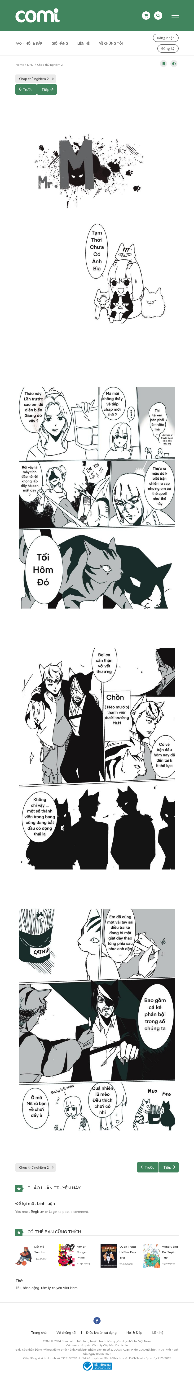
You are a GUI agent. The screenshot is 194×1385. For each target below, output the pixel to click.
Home (20, 64)
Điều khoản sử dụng (101, 1332)
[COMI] (37, 15)
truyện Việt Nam (65, 1288)
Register (37, 1211)
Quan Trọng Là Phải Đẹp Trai (127, 1252)
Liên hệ (83, 43)
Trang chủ (39, 1332)
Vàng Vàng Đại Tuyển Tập (170, 1252)
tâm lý (45, 1288)
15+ (18, 1288)
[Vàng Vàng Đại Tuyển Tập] (151, 1255)
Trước (27, 89)
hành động (31, 1288)
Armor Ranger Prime (82, 1252)
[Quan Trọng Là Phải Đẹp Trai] (109, 1255)
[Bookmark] (163, 63)
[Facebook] (97, 1320)
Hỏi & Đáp (134, 1332)
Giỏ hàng (60, 43)
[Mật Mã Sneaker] (23, 1255)
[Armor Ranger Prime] (66, 1255)
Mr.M (30, 64)
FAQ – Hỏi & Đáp (28, 43)
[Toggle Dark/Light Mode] (173, 63)
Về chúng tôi (111, 43)
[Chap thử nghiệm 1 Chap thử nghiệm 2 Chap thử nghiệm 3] (35, 78)
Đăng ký (168, 48)
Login (53, 1211)
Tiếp (45, 89)
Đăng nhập (166, 38)
